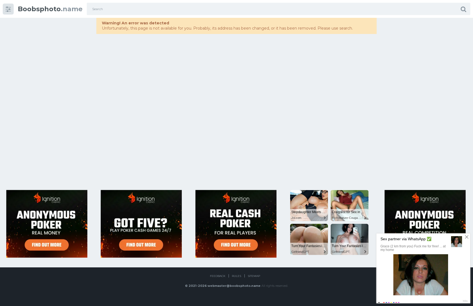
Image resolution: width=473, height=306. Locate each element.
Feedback (217, 276)
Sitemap (254, 276)
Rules (236, 276)
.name (50, 9)
